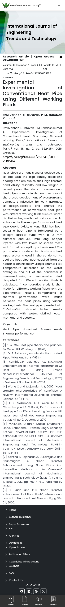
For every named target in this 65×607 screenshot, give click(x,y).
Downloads (15, 543)
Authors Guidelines (20, 517)
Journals (14, 566)
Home (12, 510)
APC (11, 528)
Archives (14, 535)
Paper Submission (19, 524)
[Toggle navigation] (59, 5)
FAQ (11, 573)
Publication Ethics (19, 554)
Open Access (17, 547)
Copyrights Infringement (24, 561)
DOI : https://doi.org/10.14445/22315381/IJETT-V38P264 (32, 73)
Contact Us (16, 580)
